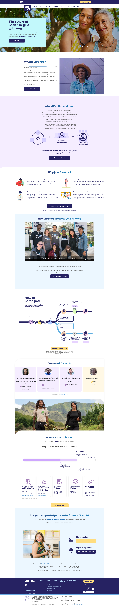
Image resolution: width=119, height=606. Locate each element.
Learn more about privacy (59, 276)
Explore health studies (42, 495)
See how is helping (59, 206)
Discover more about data (28, 495)
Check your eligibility (59, 158)
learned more (30, 195)
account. (31, 317)
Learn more (32, 88)
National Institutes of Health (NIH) (38, 66)
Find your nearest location (86, 551)
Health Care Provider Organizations (56, 519)
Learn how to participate (59, 348)
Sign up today (59, 505)
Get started (86, 541)
